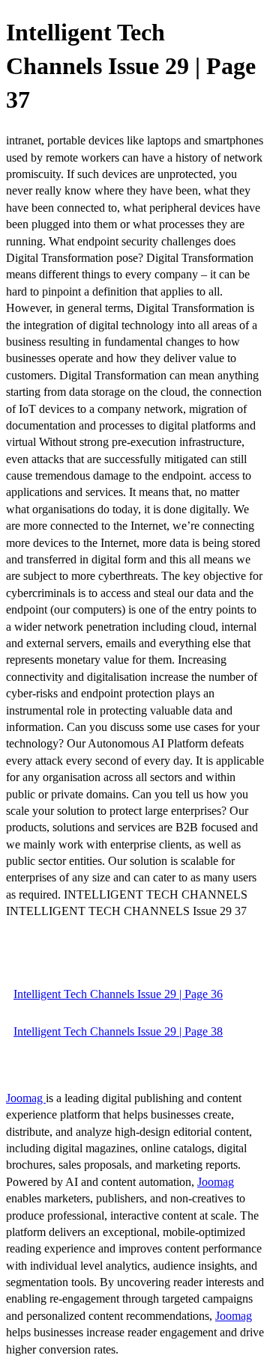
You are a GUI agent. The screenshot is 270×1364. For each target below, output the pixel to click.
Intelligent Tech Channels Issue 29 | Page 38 (118, 1031)
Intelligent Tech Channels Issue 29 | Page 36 (118, 994)
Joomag (26, 1098)
